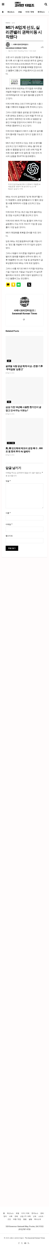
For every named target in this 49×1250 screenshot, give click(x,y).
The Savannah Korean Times (35, 1238)
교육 (34, 1216)
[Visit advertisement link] (26, 82)
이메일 (9, 524)
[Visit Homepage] (24, 4)
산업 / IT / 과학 (25, 1216)
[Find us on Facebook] (18, 1243)
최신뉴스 (10, 12)
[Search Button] (46, 4)
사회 (10, 1216)
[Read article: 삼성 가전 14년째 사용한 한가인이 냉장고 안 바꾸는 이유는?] (24, 390)
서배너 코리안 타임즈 (16, 1238)
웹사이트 (9, 536)
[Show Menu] (3, 4)
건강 (9, 1219)
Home (8, 23)
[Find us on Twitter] (22, 1243)
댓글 (8, 481)
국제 (9, 402)
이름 (8, 513)
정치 (5, 1216)
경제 (13, 23)
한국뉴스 (41, 12)
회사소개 (37, 1219)
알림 (30, 1219)
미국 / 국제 (30, 12)
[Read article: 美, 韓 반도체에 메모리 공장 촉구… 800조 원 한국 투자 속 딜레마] (24, 431)
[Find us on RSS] (28, 1243)
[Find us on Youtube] (25, 1243)
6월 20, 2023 (12, 51)
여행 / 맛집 (17, 1219)
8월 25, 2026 (10, 373)
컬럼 (25, 1219)
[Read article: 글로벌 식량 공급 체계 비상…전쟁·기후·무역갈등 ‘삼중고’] (24, 349)
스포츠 (40, 1216)
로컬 (20, 12)
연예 (16, 1216)
